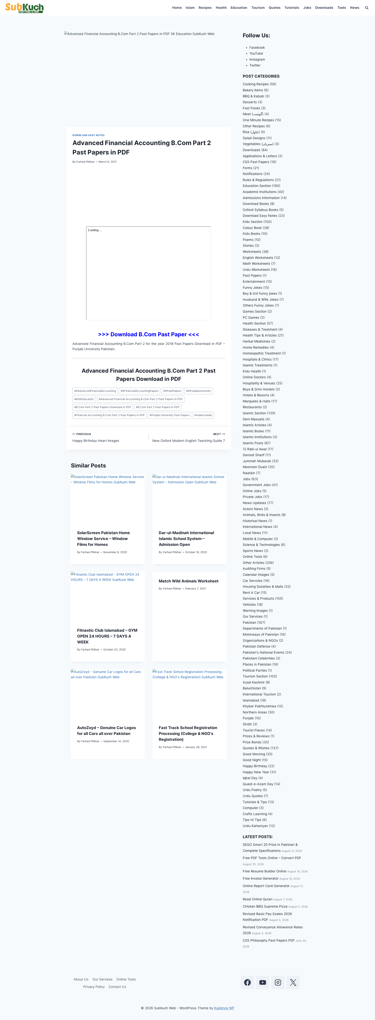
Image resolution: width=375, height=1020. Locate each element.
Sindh (247, 724)
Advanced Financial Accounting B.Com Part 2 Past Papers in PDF (141, 399)
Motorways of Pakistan (261, 634)
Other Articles (253, 563)
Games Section (255, 311)
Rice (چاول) (251, 132)
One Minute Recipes (258, 120)
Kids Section (252, 222)
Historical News (255, 521)
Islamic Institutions (257, 437)
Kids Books (251, 234)
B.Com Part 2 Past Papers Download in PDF (102, 407)
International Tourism (259, 694)
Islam (190, 8)
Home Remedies (256, 347)
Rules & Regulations (258, 180)
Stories (248, 246)
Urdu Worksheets (256, 270)
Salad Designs (254, 138)
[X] (293, 982)
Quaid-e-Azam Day (258, 784)
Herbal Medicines (256, 341)
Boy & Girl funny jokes (260, 293)
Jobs (307, 8)
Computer (250, 808)
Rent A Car (251, 593)
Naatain (249, 473)
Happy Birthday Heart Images (95, 437)
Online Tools (252, 557)
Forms (247, 168)
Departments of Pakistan (262, 628)
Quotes (275, 8)
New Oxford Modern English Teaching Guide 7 (188, 437)
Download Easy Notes (88, 135)
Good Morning (254, 754)
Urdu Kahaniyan (255, 826)
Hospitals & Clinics (257, 359)
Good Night (252, 760)
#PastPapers (172, 390)
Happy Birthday (255, 766)
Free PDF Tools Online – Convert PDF (272, 858)
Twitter (254, 65)
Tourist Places (254, 730)
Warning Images (255, 611)
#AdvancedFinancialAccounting (95, 390)
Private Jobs (252, 497)
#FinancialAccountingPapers (139, 390)
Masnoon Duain (255, 467)
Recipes (205, 8)
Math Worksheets (256, 264)
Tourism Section (255, 676)
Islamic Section (254, 413)
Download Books (256, 204)
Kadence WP (224, 1008)
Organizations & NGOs (260, 640)
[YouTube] (262, 982)
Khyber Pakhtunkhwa (259, 706)
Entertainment (254, 281)
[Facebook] (247, 982)
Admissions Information (261, 198)
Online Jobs (252, 491)
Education (239, 8)
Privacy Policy (94, 987)
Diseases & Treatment (260, 329)
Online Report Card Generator (266, 886)
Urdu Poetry (252, 790)
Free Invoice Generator (261, 878)
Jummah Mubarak (257, 461)
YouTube (256, 53)
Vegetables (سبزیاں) (258, 144)
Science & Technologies (261, 545)
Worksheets (252, 252)
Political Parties (255, 670)
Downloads (324, 8)
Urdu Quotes (253, 796)
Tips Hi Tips (252, 820)
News (354, 8)
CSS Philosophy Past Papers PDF (269, 940)
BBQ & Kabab (253, 96)
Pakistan (249, 622)
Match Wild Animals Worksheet (189, 581)
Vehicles (249, 604)
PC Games (251, 317)
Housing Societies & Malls (263, 586)
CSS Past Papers (256, 162)
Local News (252, 533)
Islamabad (251, 700)
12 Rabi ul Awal (255, 449)
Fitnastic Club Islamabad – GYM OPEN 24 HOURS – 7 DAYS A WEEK (107, 636)
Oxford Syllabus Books (260, 210)
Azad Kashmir (254, 682)
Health (221, 8)
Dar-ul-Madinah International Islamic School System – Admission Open (186, 538)
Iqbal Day (250, 778)
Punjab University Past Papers (169, 415)
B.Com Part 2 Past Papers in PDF (157, 407)
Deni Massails (253, 419)
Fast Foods (251, 108)
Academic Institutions (260, 192)
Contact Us (117, 987)
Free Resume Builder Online (264, 871)
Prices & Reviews (256, 736)
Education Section (257, 186)
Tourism (258, 8)
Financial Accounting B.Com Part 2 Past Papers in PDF (109, 415)
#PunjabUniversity (198, 390)
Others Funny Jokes (258, 305)
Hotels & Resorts (256, 395)
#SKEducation (84, 399)
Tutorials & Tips (255, 802)
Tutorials (292, 8)
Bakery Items (253, 90)
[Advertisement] (148, 197)
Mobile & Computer (258, 539)
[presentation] (108, 499)
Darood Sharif (253, 455)
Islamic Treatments (257, 365)
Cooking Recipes (256, 84)
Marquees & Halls (256, 401)
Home (177, 8)
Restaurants (252, 407)
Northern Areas (255, 712)
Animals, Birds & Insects (261, 515)
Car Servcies (252, 581)
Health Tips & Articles (260, 335)
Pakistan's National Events (263, 652)
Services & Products (258, 598)
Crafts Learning (255, 814)
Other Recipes (254, 126)
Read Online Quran (257, 899)
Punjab (248, 718)
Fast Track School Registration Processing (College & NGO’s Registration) (188, 733)
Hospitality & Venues (259, 383)
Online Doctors (254, 377)
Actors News (253, 509)
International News (257, 527)
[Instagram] (278, 982)
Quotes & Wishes (256, 748)
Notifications (252, 174)
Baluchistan (252, 688)
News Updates (254, 503)
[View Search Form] (366, 7)
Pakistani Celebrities (259, 658)
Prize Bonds (252, 742)
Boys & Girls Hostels (259, 389)
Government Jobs (257, 485)
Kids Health (252, 371)
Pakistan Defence (256, 646)
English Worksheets (258, 258)
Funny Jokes (252, 288)
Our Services (253, 616)
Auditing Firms (254, 569)
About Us (81, 979)
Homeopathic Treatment (262, 353)
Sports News (253, 551)
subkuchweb (203, 415)
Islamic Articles (254, 425)
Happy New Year (256, 772)
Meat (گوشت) (253, 114)
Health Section (254, 323)
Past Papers (252, 275)
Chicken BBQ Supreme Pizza (265, 906)
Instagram (257, 59)
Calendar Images (256, 575)
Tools (341, 8)
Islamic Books (253, 431)
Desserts (250, 102)
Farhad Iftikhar (85, 161)
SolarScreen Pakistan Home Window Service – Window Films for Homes (103, 538)
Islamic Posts (253, 443)
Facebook (257, 47)
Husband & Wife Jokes (261, 299)
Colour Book (252, 228)
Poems (248, 240)
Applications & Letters (260, 156)
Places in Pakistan (257, 664)
